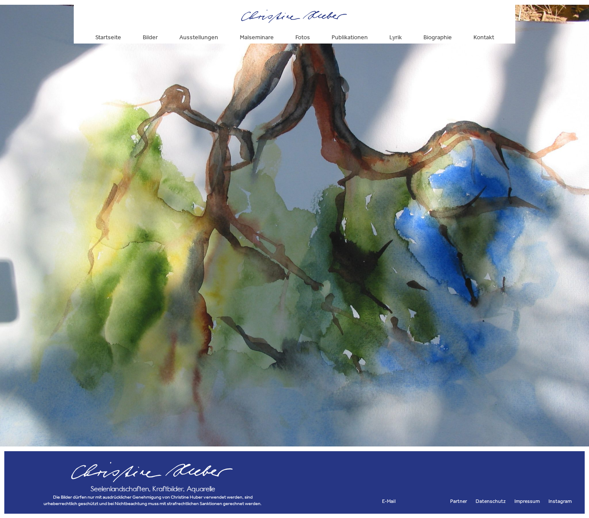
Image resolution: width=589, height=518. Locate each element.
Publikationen (350, 37)
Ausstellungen (198, 37)
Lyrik (395, 37)
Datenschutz (491, 501)
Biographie (437, 37)
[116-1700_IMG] (294, 443)
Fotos (302, 37)
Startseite (108, 37)
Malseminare (257, 37)
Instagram (560, 501)
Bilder (150, 37)
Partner (458, 501)
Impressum (527, 501)
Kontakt (483, 37)
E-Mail (389, 501)
